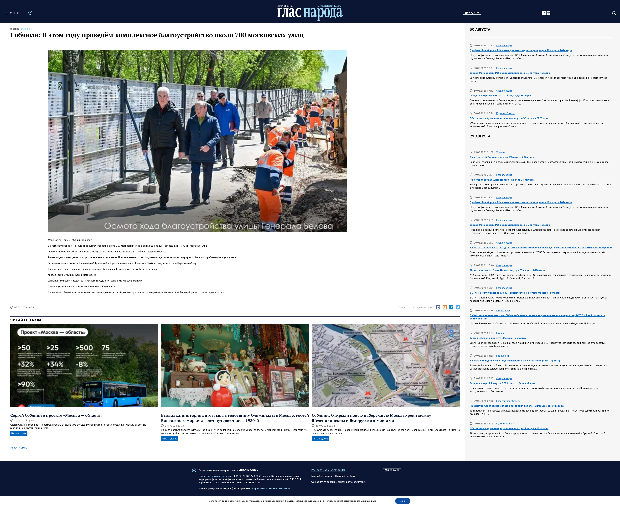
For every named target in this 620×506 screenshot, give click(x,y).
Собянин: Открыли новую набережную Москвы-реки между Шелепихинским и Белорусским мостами (371, 418)
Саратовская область (508, 400)
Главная (14, 28)
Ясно (403, 500)
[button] (438, 307)
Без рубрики (503, 355)
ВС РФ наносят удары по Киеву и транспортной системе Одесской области (515, 292)
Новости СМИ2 (18, 447)
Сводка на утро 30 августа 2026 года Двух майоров (501, 95)
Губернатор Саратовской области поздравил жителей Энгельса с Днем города (517, 405)
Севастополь (503, 310)
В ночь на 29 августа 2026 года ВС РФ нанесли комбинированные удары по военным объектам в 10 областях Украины (541, 247)
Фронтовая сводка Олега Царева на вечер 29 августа (502, 179)
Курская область (505, 113)
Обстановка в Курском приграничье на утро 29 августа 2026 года (509, 428)
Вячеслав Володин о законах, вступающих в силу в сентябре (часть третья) (515, 360)
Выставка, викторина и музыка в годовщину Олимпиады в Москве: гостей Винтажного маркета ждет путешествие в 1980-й (235, 418)
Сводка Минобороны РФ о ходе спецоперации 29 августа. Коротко (510, 224)
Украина (500, 152)
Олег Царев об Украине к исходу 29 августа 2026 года (502, 157)
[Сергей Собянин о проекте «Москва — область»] (84, 365)
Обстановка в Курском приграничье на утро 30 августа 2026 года (509, 118)
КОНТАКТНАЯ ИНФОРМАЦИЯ (328, 470)
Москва (25, 28)
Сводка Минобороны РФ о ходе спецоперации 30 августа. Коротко (510, 72)
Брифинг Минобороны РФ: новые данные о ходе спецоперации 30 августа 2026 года (521, 50)
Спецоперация (504, 45)
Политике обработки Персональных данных (350, 500)
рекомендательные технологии (272, 488)
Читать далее (18, 433)
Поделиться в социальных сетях (416, 307)
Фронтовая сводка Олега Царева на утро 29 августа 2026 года (507, 270)
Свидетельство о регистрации (215, 476)
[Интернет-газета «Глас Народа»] (310, 14)
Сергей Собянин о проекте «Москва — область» (56, 415)
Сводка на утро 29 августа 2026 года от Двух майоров (502, 383)
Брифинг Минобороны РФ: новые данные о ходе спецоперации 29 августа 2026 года (521, 202)
